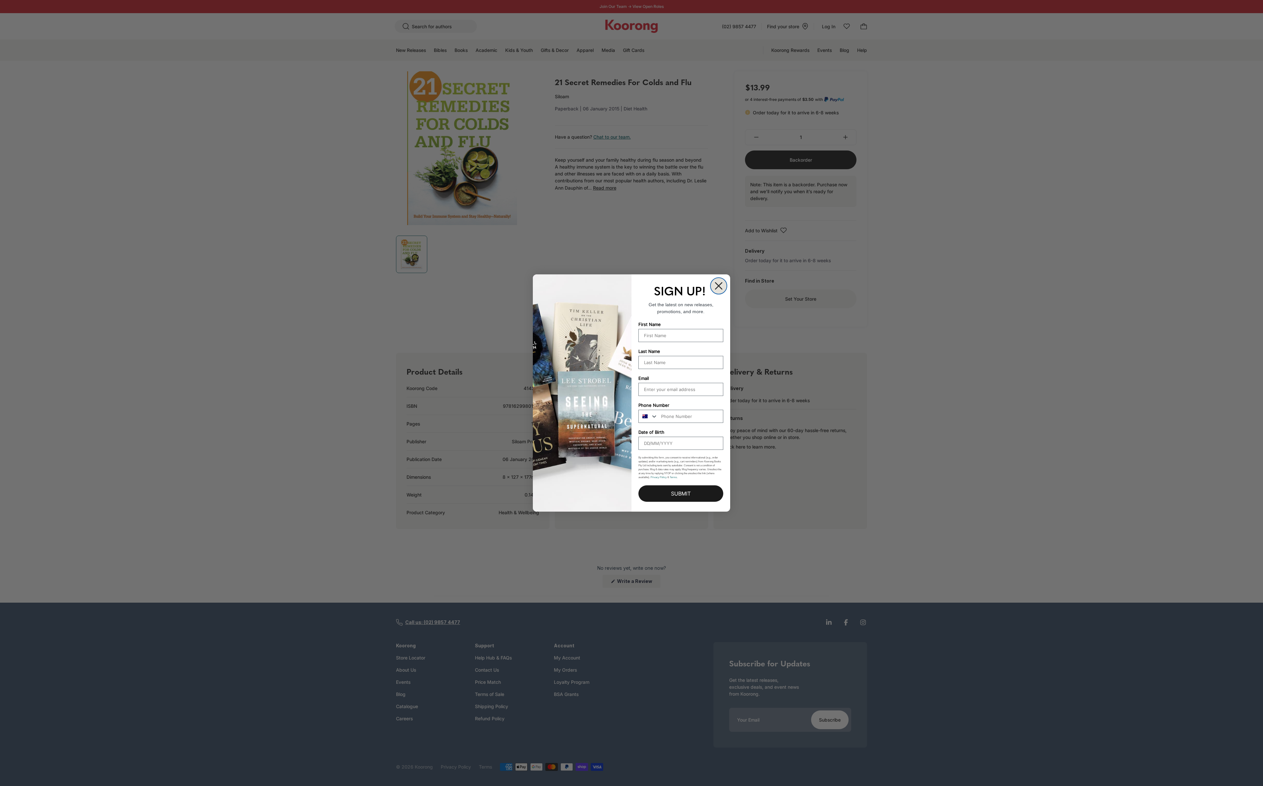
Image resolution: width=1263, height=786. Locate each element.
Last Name (649, 351)
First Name (649, 324)
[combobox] (648, 416)
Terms (673, 477)
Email (643, 378)
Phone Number (653, 405)
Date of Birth (651, 432)
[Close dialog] (718, 286)
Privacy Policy (659, 477)
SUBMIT (681, 493)
